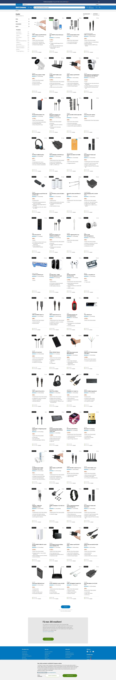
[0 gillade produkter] (96, 7)
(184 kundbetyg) (92, 355)
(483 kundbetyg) (92, 36)
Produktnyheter (68, 655)
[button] (23, 15)
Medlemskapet (47, 653)
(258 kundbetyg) (92, 196)
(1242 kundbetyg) (41, 353)
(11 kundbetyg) (75, 430)
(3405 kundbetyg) (58, 316)
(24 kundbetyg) (75, 317)
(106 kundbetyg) (75, 392)
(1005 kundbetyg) (41, 276)
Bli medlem (48, 639)
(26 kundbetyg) (40, 156)
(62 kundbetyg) (40, 196)
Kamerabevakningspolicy (27, 655)
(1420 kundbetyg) (58, 156)
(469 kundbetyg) (40, 470)
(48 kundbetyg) (40, 76)
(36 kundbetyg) (57, 432)
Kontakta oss (24, 651)
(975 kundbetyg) (40, 431)
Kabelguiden (67, 651)
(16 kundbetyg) (92, 237)
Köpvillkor (24, 657)
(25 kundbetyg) (92, 392)
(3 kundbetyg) (92, 116)
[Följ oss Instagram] (90, 651)
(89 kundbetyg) (92, 430)
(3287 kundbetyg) (93, 586)
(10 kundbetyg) (92, 316)
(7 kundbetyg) (40, 236)
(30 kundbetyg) (57, 392)
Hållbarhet (47, 655)
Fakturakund (24, 653)
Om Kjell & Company (49, 651)
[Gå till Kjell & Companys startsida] (21, 7)
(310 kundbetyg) (58, 117)
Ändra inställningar (39, 675)
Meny (31, 7)
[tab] (19, 4)
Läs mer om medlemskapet (48, 631)
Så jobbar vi (47, 654)
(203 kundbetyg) (75, 36)
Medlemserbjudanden (69, 654)
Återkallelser (24, 658)
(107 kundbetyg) (40, 508)
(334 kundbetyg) (58, 508)
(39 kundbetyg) (92, 77)
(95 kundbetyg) (40, 116)
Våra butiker (47, 658)
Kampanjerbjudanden (69, 653)
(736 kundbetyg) (75, 236)
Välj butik (39, 52)
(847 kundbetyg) (92, 547)
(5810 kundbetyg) (75, 469)
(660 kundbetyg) (58, 77)
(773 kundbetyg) (58, 196)
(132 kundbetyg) (75, 157)
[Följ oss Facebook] (87, 651)
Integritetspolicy (25, 654)
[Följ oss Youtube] (93, 651)
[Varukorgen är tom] (99, 7)
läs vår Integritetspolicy (51, 672)
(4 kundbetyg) (57, 37)
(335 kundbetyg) (92, 157)
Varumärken (67, 657)
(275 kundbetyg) (40, 547)
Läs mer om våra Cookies (42, 672)
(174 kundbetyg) (75, 508)
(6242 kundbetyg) (41, 36)
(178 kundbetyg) (92, 276)
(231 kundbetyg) (75, 277)
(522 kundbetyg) (92, 469)
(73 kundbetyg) (75, 117)
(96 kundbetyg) (75, 196)
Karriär (46, 657)
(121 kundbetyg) (40, 316)
